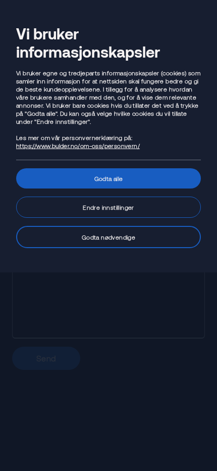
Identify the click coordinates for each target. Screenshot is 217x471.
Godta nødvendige (108, 237)
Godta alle (108, 178)
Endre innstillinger (108, 207)
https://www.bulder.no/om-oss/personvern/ (78, 145)
